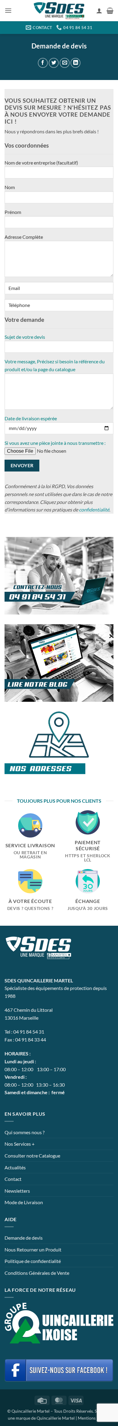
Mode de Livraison (24, 1202)
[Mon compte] (99, 10)
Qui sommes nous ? (24, 1132)
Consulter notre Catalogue (32, 1155)
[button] (8, 10)
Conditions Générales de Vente (37, 1273)
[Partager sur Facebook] (43, 63)
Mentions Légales (94, 1418)
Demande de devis (24, 1238)
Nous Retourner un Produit (33, 1249)
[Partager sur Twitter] (54, 63)
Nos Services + (19, 1144)
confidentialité (94, 509)
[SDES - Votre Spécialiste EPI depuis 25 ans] (59, 11)
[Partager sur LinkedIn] (75, 63)
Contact (13, 1179)
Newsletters (17, 1191)
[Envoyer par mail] (65, 63)
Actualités (15, 1167)
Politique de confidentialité (33, 1261)
